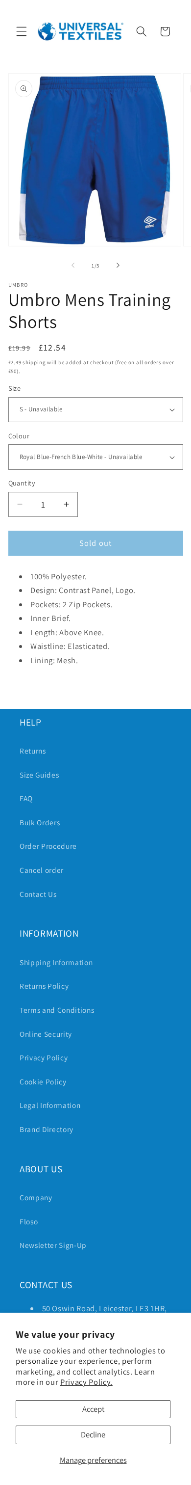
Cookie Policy (43, 1081)
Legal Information (50, 1105)
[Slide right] (118, 265)
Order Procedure (48, 846)
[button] (21, 31)
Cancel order (42, 870)
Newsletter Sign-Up (53, 1245)
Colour (19, 435)
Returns (33, 751)
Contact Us (38, 894)
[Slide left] (73, 265)
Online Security (46, 1034)
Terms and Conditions (57, 1010)
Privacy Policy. (86, 1382)
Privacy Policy (44, 1057)
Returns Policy (44, 986)
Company (36, 1197)
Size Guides (39, 775)
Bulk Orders (40, 822)
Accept (93, 1409)
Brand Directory (46, 1129)
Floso (29, 1221)
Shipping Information (56, 962)
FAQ (26, 798)
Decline (93, 1434)
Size (14, 388)
